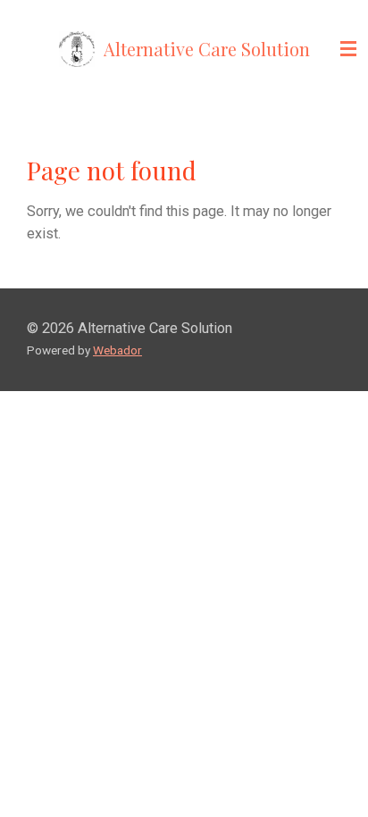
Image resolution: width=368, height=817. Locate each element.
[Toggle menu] (348, 49)
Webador (117, 350)
